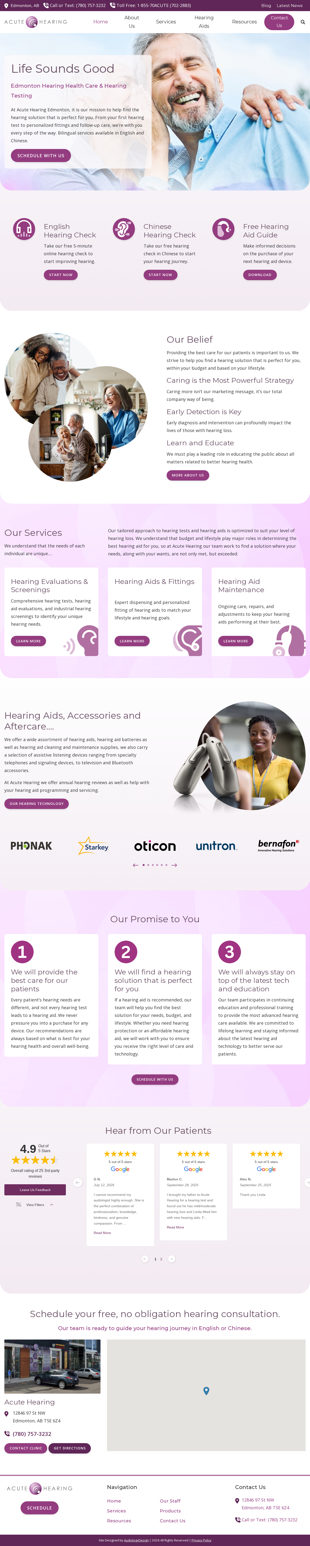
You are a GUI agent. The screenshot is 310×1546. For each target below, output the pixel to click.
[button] (136, 865)
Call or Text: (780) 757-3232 (78, 5)
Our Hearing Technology (37, 803)
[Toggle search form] (303, 22)
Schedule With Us (40, 155)
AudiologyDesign (136, 1540)
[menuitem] (266, 5)
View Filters (35, 1205)
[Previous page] (145, 1258)
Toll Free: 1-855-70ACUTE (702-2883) (153, 5)
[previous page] (77, 1182)
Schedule (39, 1508)
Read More (102, 1233)
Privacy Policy (201, 1540)
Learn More (28, 641)
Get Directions (70, 1448)
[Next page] (171, 1258)
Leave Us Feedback (35, 1190)
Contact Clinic (26, 1448)
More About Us (188, 475)
